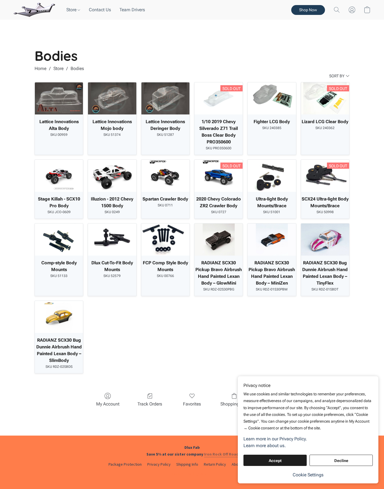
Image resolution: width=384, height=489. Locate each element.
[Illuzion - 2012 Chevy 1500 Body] (112, 176)
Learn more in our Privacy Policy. (275, 438)
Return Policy (215, 464)
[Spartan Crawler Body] (165, 176)
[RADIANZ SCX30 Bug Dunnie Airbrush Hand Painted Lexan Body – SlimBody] (59, 317)
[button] (34, 10)
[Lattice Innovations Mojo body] (112, 98)
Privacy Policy (159, 464)
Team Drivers (132, 9)
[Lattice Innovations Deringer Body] (165, 98)
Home (40, 68)
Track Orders (149, 404)
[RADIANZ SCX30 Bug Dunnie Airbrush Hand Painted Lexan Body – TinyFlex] (325, 240)
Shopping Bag (234, 404)
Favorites (192, 404)
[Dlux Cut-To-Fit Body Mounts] (112, 240)
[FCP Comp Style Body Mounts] (165, 240)
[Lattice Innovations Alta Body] (59, 98)
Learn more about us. (264, 445)
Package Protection (125, 464)
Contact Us (100, 9)
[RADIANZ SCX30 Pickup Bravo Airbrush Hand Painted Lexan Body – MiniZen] (272, 240)
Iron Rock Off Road (221, 454)
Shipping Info (187, 464)
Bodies (77, 68)
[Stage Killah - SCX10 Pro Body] (59, 176)
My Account (107, 404)
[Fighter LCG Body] (272, 98)
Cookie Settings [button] (308, 474)
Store (72, 9)
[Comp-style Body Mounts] (59, 240)
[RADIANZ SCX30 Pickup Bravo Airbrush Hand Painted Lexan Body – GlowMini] (219, 240)
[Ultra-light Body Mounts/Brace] (272, 176)
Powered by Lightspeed (192, 474)
